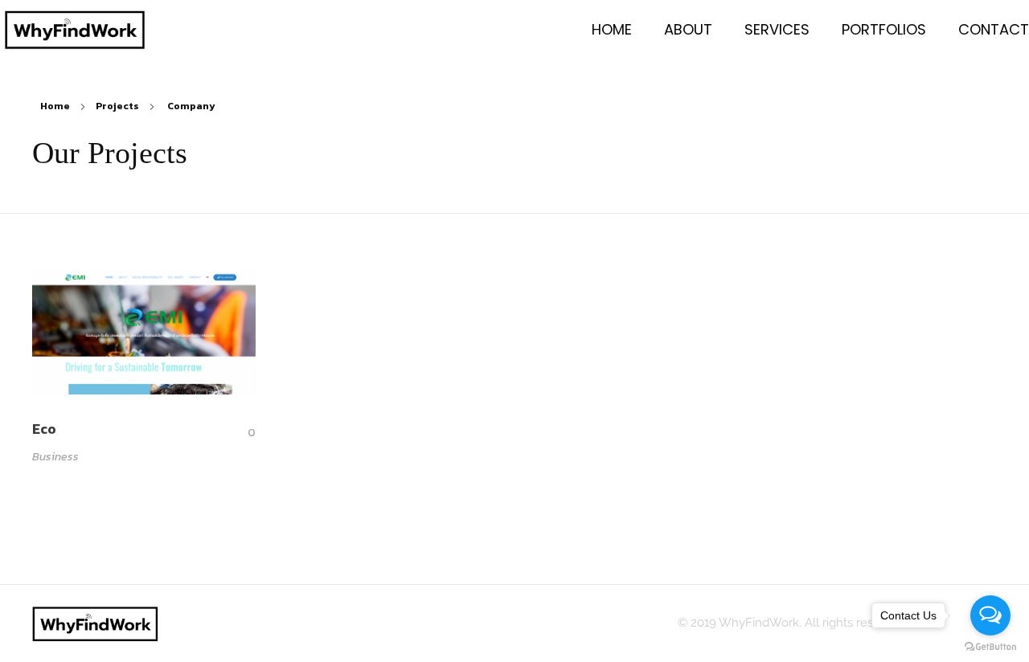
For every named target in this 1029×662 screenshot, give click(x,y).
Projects (117, 106)
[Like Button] (239, 432)
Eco (44, 429)
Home (55, 106)
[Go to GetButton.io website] (990, 646)
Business (55, 456)
